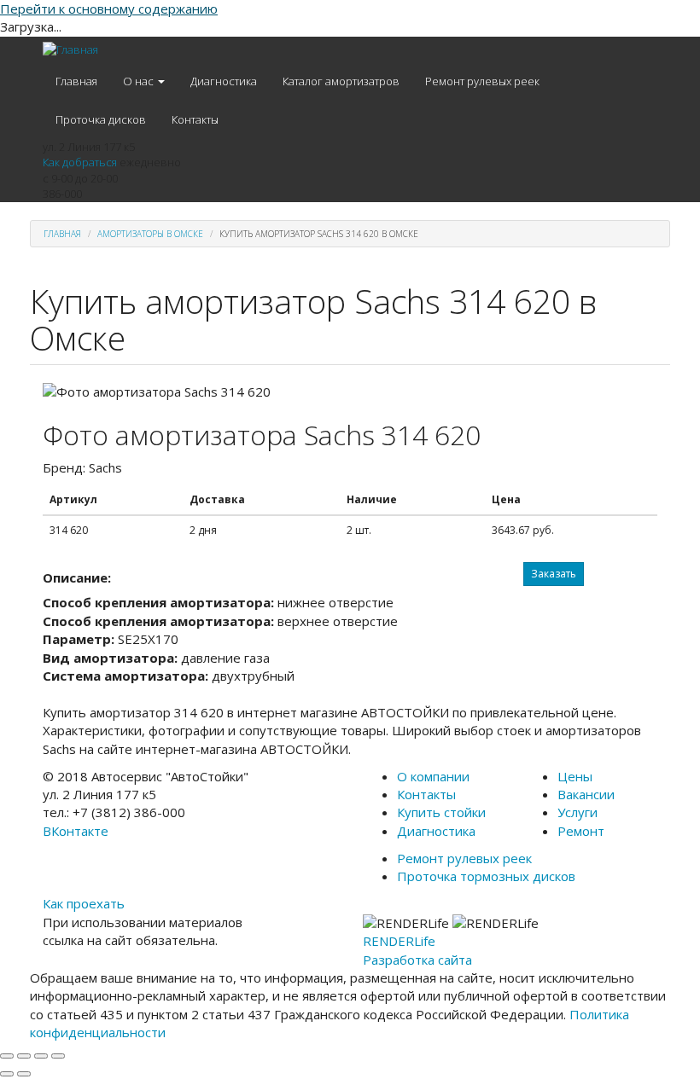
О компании (433, 776)
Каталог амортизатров (341, 81)
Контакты (195, 119)
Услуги (577, 812)
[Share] (24, 1056)
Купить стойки (441, 812)
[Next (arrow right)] (24, 1073)
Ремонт (580, 830)
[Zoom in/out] (58, 1056)
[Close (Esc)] (7, 1056)
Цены (574, 776)
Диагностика (223, 81)
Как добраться (80, 162)
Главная (76, 81)
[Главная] (70, 49)
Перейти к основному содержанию (109, 8)
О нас (139, 81)
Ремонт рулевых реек (482, 81)
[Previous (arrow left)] (7, 1073)
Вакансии (586, 794)
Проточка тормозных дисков (486, 876)
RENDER (399, 940)
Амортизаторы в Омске (150, 234)
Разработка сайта (417, 959)
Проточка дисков (100, 119)
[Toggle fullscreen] (41, 1056)
